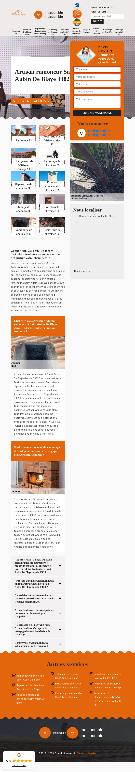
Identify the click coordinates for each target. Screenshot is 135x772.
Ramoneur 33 (16, 32)
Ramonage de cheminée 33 (53, 32)
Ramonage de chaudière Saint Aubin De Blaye (69, 695)
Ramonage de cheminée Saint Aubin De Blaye (30, 677)
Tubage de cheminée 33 (86, 32)
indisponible (54, 13)
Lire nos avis (19, 765)
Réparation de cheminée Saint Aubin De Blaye (30, 687)
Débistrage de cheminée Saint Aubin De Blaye (107, 676)
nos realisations (31, 101)
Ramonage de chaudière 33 (107, 32)
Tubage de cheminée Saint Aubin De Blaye (67, 676)
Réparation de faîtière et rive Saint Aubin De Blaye (108, 685)
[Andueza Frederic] (18, 13)
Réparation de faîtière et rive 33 (27, 32)
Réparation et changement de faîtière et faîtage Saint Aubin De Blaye (108, 699)
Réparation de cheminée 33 (64, 32)
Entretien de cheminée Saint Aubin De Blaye (68, 685)
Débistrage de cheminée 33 (118, 32)
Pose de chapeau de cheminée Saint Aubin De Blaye (30, 699)
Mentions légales (86, 753)
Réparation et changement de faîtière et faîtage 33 (40, 32)
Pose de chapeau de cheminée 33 (76, 32)
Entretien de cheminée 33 (96, 32)
